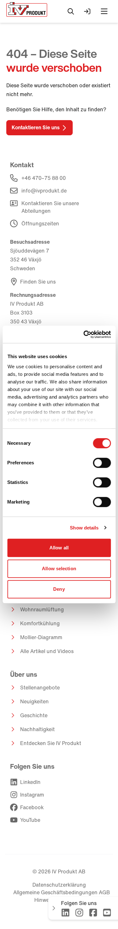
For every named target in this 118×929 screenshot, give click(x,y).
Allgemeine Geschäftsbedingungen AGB (61, 892)
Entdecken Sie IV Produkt (50, 743)
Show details (84, 527)
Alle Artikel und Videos (47, 651)
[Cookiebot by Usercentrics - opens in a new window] (84, 334)
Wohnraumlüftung (42, 609)
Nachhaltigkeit (37, 729)
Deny (59, 589)
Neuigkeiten (34, 701)
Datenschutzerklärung (59, 885)
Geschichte (34, 715)
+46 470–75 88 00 (43, 178)
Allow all (59, 547)
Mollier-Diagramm (41, 637)
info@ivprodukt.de (44, 190)
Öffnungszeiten (40, 223)
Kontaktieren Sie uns (36, 127)
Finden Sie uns (38, 281)
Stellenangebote (40, 687)
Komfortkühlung (40, 623)
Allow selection (59, 568)
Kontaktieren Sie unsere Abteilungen (50, 207)
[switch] (102, 463)
